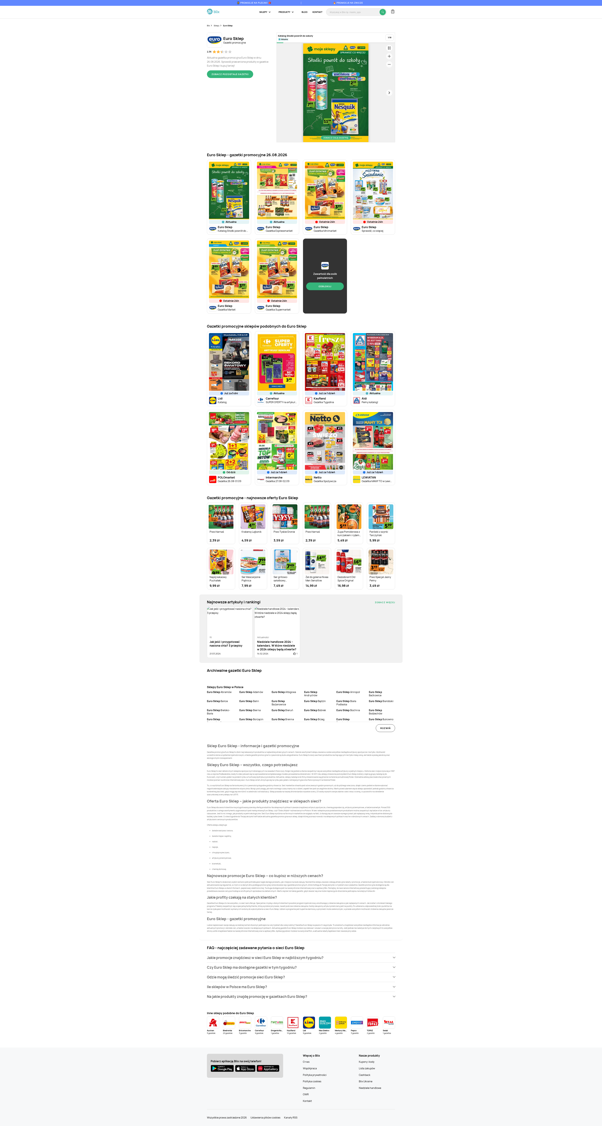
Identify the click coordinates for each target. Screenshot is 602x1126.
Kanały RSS (290, 1117)
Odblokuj (325, 286)
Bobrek (315, 710)
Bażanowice (279, 702)
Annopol (348, 692)
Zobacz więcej (385, 602)
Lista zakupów (367, 1068)
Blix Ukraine (365, 1081)
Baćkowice (375, 693)
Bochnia (348, 710)
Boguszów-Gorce (217, 721)
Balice (217, 701)
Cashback (364, 1075)
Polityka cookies (312, 1081)
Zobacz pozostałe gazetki (230, 74)
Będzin (315, 701)
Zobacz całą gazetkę (335, 137)
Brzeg (314, 719)
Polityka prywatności (315, 1075)
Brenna (283, 719)
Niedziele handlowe (370, 1088)
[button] (301, 957)
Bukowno (381, 719)
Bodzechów (375, 711)
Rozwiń (385, 728)
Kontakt (317, 11)
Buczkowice (343, 721)
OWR (306, 1094)
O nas (306, 1061)
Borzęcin (251, 719)
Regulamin (309, 1088)
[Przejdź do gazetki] (389, 48)
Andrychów (310, 693)
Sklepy (216, 25)
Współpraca (310, 1068)
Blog (304, 11)
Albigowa (284, 692)
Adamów (251, 692)
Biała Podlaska (346, 702)
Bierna (250, 710)
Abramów (219, 692)
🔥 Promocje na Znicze (348, 2)
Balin (249, 701)
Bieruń (282, 710)
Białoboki (381, 701)
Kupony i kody (366, 1061)
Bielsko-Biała (218, 711)
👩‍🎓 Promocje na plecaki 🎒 (254, 2)
